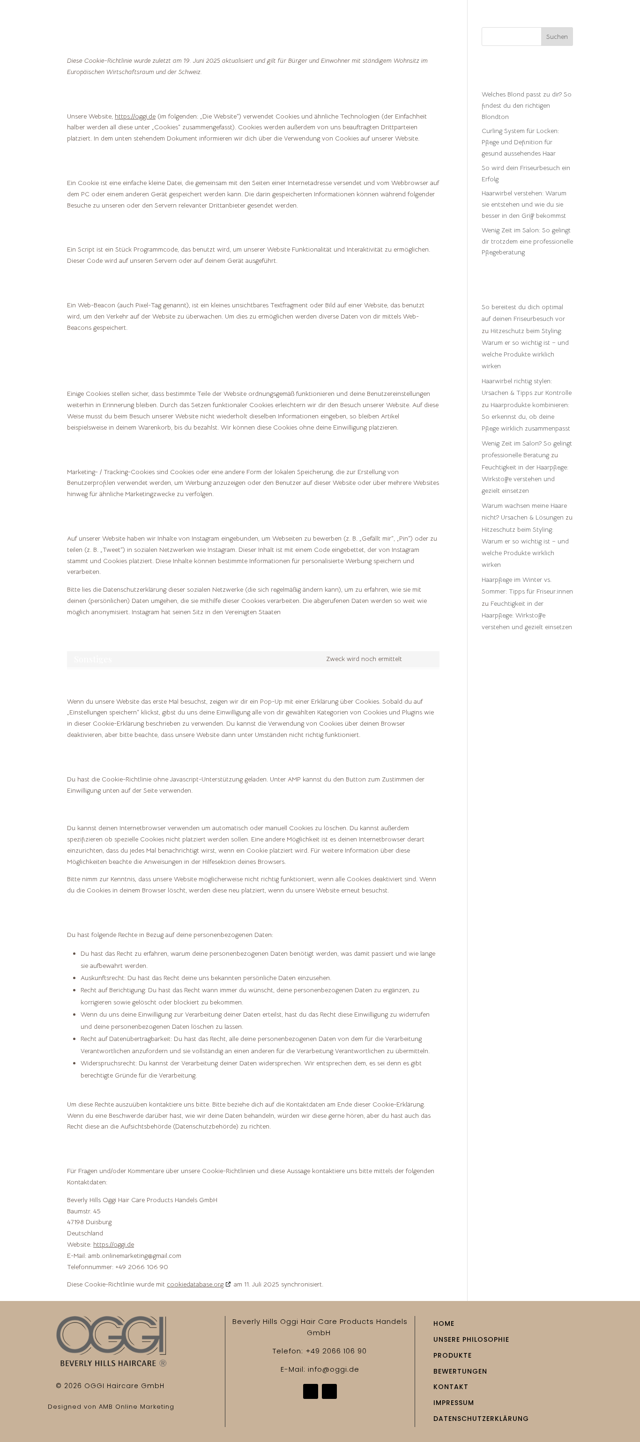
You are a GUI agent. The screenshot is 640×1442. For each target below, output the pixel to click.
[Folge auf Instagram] (329, 1391)
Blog (548, 23)
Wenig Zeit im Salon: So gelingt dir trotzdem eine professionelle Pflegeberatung (527, 241)
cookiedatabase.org (195, 1284)
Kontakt (589, 23)
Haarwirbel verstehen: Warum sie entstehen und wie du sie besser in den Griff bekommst (524, 204)
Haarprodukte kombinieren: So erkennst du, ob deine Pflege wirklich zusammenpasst (526, 416)
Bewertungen (426, 23)
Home (212, 23)
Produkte (354, 23)
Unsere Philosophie (278, 23)
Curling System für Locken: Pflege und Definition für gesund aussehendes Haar (520, 141)
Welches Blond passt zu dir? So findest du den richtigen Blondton (527, 105)
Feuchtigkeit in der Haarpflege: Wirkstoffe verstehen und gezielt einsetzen (525, 479)
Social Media (497, 23)
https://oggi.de (135, 116)
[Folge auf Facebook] (310, 1391)
